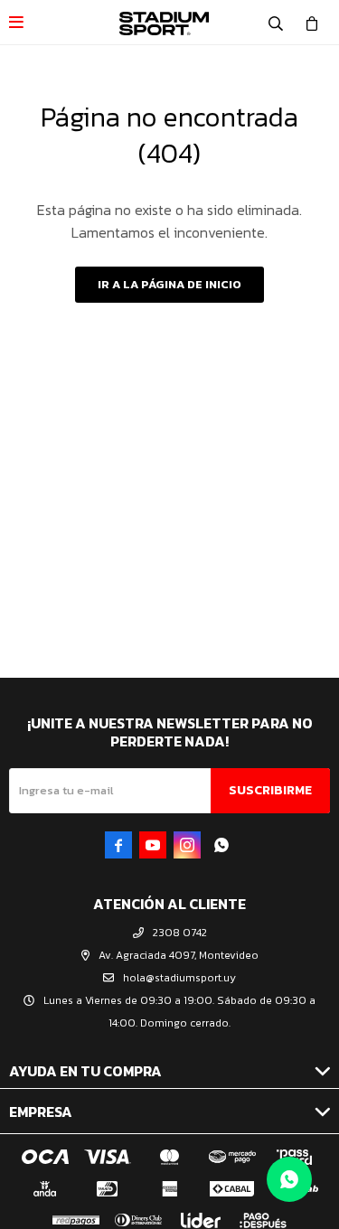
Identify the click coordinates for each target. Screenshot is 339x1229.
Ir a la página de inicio (169, 284)
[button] (276, 22)
